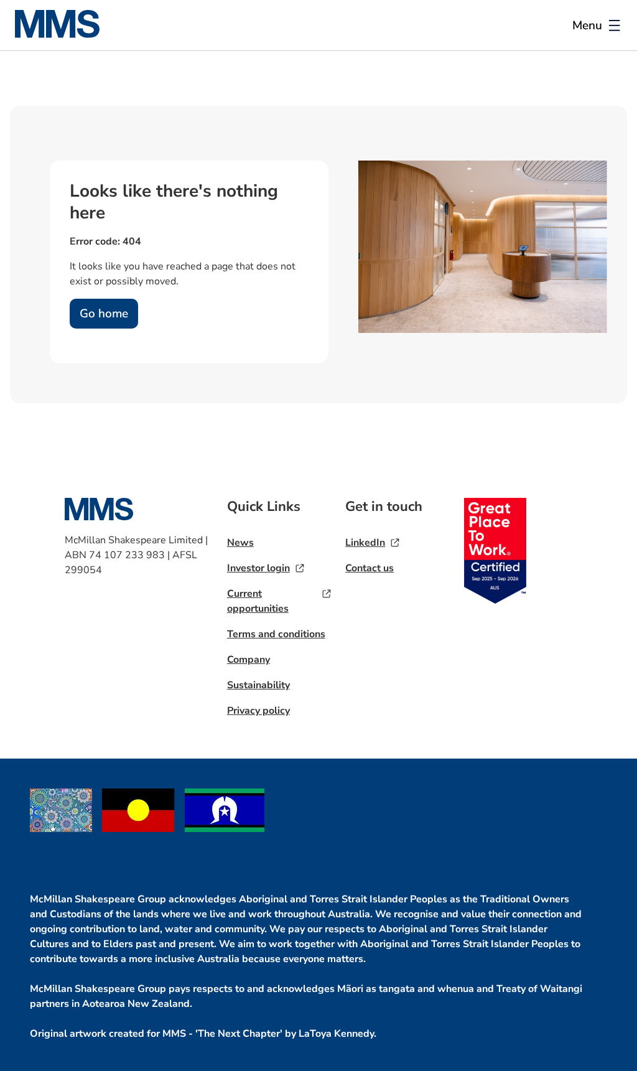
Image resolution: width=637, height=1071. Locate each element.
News (240, 543)
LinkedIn (365, 543)
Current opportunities (258, 601)
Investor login (258, 568)
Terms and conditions (276, 634)
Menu (587, 25)
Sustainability (258, 685)
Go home (104, 314)
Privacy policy (258, 711)
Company (248, 659)
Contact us (369, 568)
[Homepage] (64, 34)
